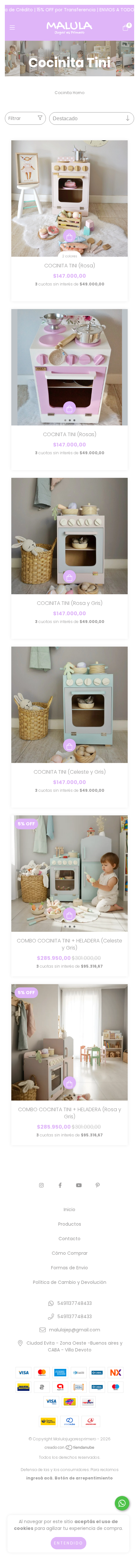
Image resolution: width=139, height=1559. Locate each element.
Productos (69, 1224)
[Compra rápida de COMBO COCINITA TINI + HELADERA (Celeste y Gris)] (69, 914)
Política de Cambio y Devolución (69, 1282)
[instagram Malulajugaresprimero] (41, 1185)
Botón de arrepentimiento (84, 1478)
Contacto (69, 1238)
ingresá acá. (40, 1478)
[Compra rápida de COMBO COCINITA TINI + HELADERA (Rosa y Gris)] (69, 1082)
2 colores (69, 256)
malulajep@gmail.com (74, 1330)
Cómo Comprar (70, 1253)
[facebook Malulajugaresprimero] (60, 1185)
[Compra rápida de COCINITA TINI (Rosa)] (69, 235)
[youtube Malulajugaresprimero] (79, 1185)
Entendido (68, 1543)
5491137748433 (75, 1303)
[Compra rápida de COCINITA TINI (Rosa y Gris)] (69, 576)
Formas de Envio (69, 1267)
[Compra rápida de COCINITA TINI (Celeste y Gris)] (69, 745)
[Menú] (14, 27)
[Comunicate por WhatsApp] (122, 1503)
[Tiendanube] (70, 1449)
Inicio (42, 53)
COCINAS (62, 53)
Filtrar (14, 118)
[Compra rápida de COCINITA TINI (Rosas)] (69, 407)
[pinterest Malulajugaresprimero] (97, 1185)
